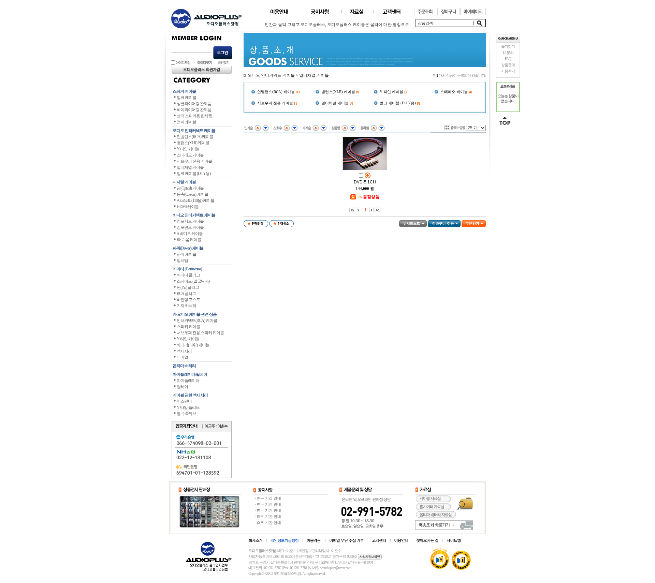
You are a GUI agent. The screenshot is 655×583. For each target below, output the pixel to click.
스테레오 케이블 (190, 155)
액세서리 (184, 351)
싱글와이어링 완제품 (194, 103)
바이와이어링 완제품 (194, 109)
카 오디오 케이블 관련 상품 (195, 314)
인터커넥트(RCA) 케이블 (197, 320)
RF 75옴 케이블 (189, 239)
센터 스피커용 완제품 (194, 116)
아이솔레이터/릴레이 (190, 374)
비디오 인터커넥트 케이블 (194, 215)
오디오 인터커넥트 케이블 (194, 130)
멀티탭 (182, 260)
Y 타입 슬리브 (188, 407)
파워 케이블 (186, 254)
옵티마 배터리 (184, 365)
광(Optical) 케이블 (190, 188)
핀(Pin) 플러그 (188, 287)
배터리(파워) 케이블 (193, 345)
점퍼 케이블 (186, 122)
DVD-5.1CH (365, 182)
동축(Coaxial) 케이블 (192, 194)
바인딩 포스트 (188, 299)
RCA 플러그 (186, 293)
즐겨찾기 (508, 46)
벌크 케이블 (186, 97)
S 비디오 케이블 (190, 233)
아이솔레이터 (188, 380)
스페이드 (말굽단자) (193, 281)
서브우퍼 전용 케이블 (194, 161)
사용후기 (508, 71)
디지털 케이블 (184, 182)
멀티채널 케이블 (190, 167)
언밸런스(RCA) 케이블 (195, 136)
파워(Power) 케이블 (188, 248)
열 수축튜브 (186, 413)
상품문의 (508, 65)
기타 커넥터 (186, 305)
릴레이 (182, 386)
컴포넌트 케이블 (190, 227)
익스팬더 (184, 401)
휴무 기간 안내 (269, 498)
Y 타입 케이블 (188, 149)
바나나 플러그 (188, 275)
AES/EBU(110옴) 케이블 (195, 200)
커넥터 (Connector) (187, 269)
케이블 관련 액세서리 (190, 395)
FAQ (508, 59)
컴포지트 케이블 (190, 221)
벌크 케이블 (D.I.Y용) (193, 173)
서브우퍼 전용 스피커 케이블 (200, 332)
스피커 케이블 (184, 91)
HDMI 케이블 (188, 206)
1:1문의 (508, 52)
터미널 (182, 357)
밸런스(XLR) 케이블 (193, 142)
